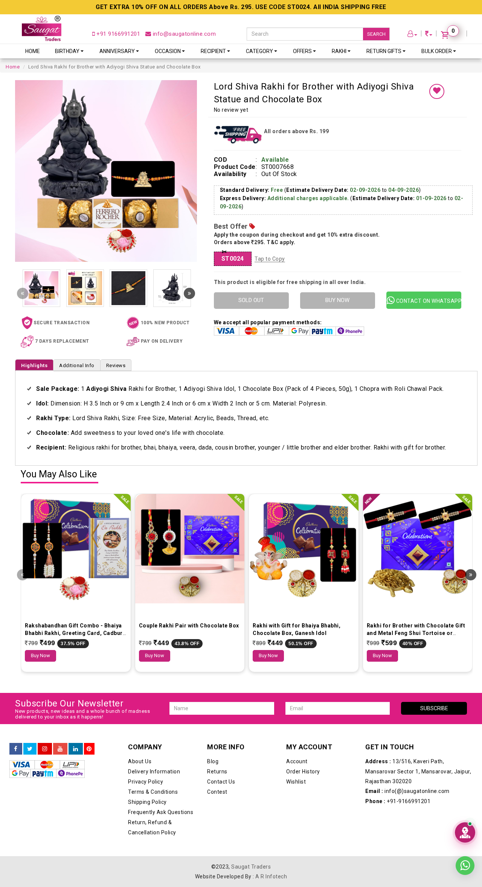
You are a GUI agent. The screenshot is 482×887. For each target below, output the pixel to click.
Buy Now (40, 655)
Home (32, 51)
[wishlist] (436, 91)
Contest (217, 792)
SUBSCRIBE (434, 708)
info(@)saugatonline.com (407, 791)
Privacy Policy (145, 782)
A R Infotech (271, 876)
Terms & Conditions (153, 792)
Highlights (34, 365)
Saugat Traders (251, 867)
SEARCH (376, 34)
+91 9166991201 (117, 33)
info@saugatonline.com (183, 33)
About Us (139, 761)
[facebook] (15, 749)
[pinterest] (89, 749)
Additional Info (77, 365)
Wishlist (296, 782)
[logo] (41, 28)
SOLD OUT (251, 300)
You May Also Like (59, 474)
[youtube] (60, 749)
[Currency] (429, 34)
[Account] (412, 34)
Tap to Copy (270, 259)
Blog (212, 761)
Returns (217, 772)
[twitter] (30, 749)
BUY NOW (337, 300)
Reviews (116, 365)
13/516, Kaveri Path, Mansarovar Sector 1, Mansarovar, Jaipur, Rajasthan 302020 (418, 771)
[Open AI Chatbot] (465, 832)
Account (297, 761)
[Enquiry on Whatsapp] (465, 864)
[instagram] (45, 749)
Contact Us (221, 782)
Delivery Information (154, 772)
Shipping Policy (147, 802)
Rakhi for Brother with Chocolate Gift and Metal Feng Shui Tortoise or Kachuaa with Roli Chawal (416, 633)
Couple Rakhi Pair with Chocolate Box (189, 626)
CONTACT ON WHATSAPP (428, 301)
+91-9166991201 (397, 801)
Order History (303, 772)
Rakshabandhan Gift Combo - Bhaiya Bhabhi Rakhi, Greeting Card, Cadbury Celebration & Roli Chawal (75, 633)
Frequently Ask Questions (160, 812)
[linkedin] (76, 749)
